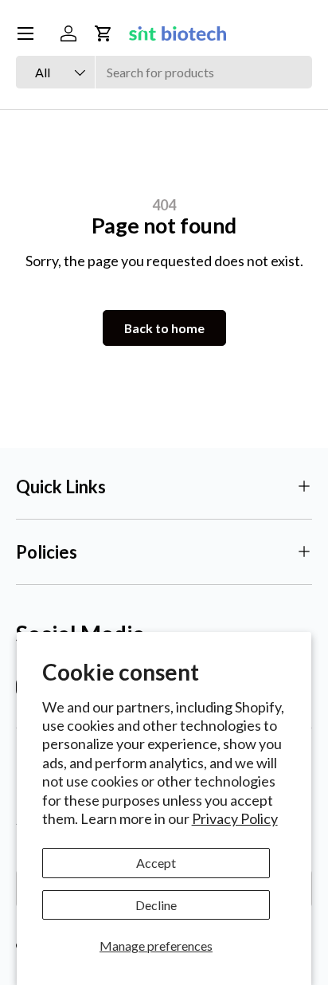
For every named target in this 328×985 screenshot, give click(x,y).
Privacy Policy (235, 818)
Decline (156, 904)
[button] (103, 33)
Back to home (164, 328)
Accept (156, 862)
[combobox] (164, 72)
